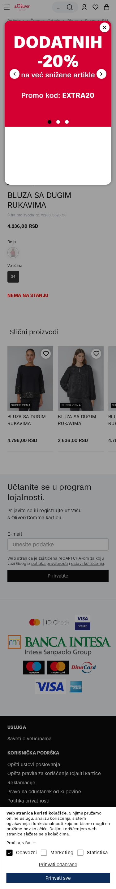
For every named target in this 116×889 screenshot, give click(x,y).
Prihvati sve (58, 878)
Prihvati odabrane (58, 864)
